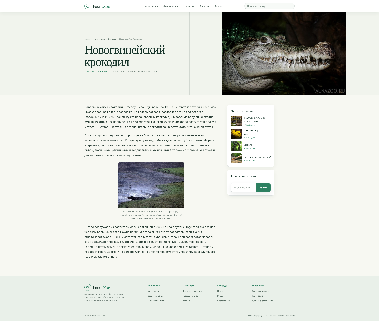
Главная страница (260, 291)
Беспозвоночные (225, 301)
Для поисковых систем (263, 301)
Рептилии (112, 39)
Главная (88, 39)
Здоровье (204, 6)
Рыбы (220, 296)
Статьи (218, 6)
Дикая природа (171, 6)
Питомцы (189, 6)
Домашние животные (192, 291)
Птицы (220, 291)
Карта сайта (257, 296)
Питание (186, 301)
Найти (263, 187)
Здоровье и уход (190, 296)
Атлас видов (151, 6)
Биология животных (157, 301)
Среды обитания (155, 296)
